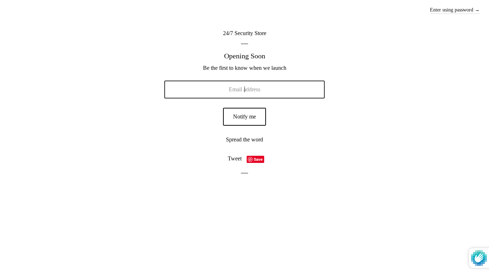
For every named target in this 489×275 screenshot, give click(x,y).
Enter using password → (455, 10)
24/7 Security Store (244, 33)
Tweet (235, 158)
